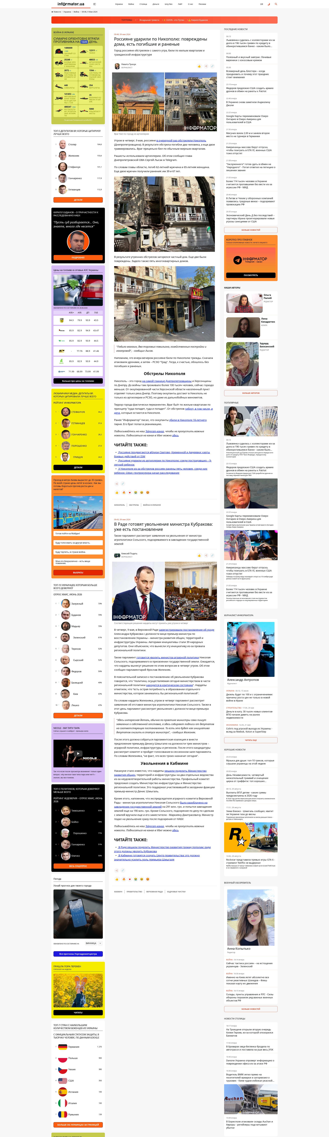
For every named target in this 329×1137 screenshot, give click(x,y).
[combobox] (94, 943)
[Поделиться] (206, 66)
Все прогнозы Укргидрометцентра (78, 954)
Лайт (180, 4)
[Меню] (94, 4)
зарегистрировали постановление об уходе (186, 629)
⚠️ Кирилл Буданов (198, 20)
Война (131, 4)
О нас (190, 4)
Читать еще (251, 740)
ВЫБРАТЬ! (78, 572)
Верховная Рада (154, 891)
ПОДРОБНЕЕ (78, 257)
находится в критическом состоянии (169, 685)
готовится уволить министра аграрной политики (167, 657)
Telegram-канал (154, 431)
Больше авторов (250, 393)
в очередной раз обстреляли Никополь (181, 140)
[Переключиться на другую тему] (268, 4)
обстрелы (134, 505)
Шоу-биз (168, 4)
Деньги (156, 4)
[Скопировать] (212, 66)
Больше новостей (251, 230)
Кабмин (118, 891)
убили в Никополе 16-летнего (188, 420)
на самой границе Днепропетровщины (167, 381)
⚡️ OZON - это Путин (173, 20)
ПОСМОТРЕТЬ (251, 275)
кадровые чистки (176, 891)
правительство (134, 891)
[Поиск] (276, 4)
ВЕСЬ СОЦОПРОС (78, 866)
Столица (143, 4)
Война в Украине (152, 505)
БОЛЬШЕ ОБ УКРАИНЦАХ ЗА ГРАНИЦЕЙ (78, 1124)
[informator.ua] (70, 4)
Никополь (119, 505)
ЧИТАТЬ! (78, 1012)
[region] (78, 950)
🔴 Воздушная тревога (147, 20)
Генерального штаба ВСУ (82, 120)
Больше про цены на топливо (78, 381)
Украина (119, 4)
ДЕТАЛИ (78, 199)
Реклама (202, 4)
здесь (175, 435)
